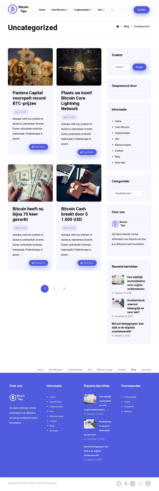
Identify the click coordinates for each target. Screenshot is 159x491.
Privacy (127, 402)
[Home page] (117, 26)
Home (118, 121)
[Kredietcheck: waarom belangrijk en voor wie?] (118, 304)
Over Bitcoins (122, 127)
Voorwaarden (130, 397)
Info (117, 138)
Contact (119, 150)
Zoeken (139, 67)
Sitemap (128, 411)
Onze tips (120, 162)
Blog (117, 156)
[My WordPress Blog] (19, 9)
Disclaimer (129, 406)
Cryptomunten (122, 133)
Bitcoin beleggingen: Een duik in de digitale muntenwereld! (128, 327)
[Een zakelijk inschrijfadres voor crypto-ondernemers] (118, 281)
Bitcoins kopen (123, 144)
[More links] (112, 10)
